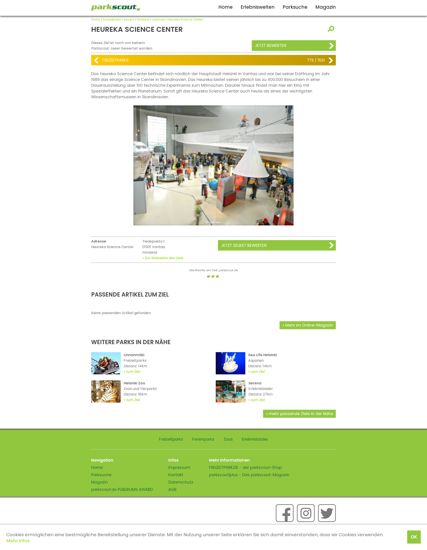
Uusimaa (158, 19)
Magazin (325, 7)
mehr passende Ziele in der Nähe (301, 413)
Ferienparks (203, 439)
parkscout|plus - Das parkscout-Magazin (249, 475)
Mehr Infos (18, 541)
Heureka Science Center (185, 19)
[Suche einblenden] (332, 29)
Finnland (143, 19)
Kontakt (175, 475)
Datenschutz (180, 482)
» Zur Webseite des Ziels (162, 258)
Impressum (179, 467)
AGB (172, 489)
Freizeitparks (112, 19)
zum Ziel (133, 371)
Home (225, 7)
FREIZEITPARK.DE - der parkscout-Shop (245, 467)
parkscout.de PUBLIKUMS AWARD (122, 489)
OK (414, 537)
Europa (129, 19)
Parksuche (295, 7)
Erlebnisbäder (255, 439)
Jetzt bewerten (270, 45)
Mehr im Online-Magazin (309, 325)
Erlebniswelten (258, 7)
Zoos (228, 439)
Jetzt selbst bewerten (244, 245)
